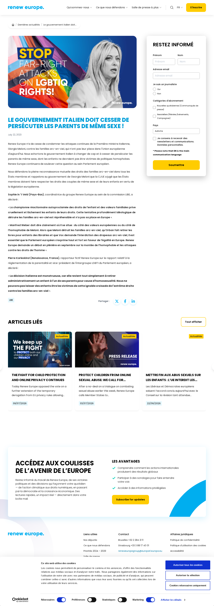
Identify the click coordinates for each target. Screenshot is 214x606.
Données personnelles (170, 144)
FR (178, 7)
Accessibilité (177, 551)
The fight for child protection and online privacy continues (38, 377)
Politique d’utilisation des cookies (188, 545)
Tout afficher (193, 322)
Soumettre (176, 165)
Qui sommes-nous (78, 7)
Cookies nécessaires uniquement (188, 585)
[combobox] (176, 131)
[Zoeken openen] (172, 7)
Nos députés (90, 540)
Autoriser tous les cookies (187, 565)
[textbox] (159, 131)
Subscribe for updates (130, 499)
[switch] (91, 599)
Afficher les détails (171, 599)
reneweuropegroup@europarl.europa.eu (140, 551)
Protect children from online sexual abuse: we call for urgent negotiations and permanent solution (105, 377)
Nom (180, 55)
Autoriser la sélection (188, 575)
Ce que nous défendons (110, 7)
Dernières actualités (29, 24)
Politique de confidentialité (185, 540)
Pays (155, 125)
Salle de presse (92, 556)
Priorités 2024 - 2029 (95, 551)
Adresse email (161, 69)
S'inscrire (196, 7)
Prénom (157, 55)
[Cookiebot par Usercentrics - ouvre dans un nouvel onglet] (20, 600)
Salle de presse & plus (145, 7)
